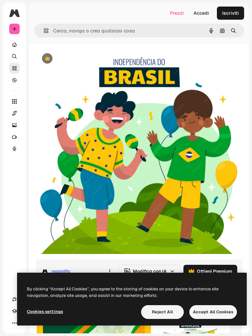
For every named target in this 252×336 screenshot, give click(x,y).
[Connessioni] (14, 299)
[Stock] (14, 68)
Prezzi (177, 13)
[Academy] (14, 311)
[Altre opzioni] (109, 271)
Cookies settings (45, 311)
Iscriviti (230, 13)
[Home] (14, 44)
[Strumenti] (14, 101)
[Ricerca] (14, 56)
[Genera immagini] (14, 125)
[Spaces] (14, 113)
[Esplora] (14, 80)
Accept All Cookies (213, 312)
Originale (78, 59)
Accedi (201, 13)
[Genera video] (14, 137)
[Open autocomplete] (43, 30)
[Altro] (14, 323)
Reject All (162, 312)
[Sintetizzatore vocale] (14, 148)
